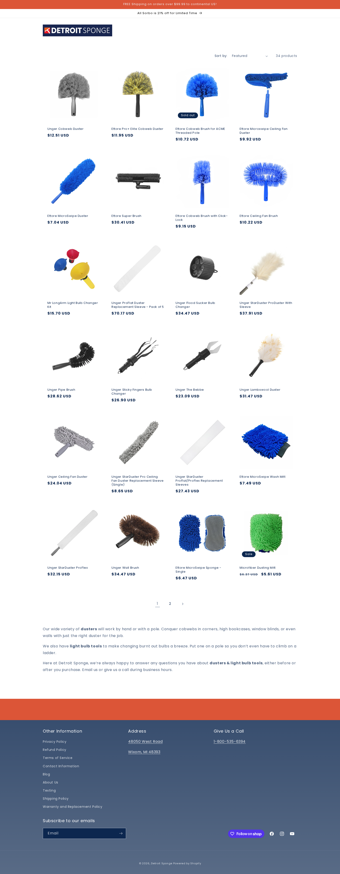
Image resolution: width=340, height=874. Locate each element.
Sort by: (221, 55)
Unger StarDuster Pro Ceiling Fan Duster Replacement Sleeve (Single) (137, 481)
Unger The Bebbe (190, 390)
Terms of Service (58, 757)
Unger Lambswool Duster (260, 390)
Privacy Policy (54, 741)
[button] (146, 30)
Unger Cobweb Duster (65, 129)
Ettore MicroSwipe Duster (67, 216)
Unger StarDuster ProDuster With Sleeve (266, 305)
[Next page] (182, 604)
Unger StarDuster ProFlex (67, 568)
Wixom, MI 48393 (144, 752)
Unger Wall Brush (125, 568)
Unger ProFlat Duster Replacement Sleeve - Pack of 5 (137, 305)
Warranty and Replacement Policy (72, 806)
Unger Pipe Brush (61, 390)
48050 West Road (145, 741)
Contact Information (61, 766)
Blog (46, 774)
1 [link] (157, 603)
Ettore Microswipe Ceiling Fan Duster (263, 131)
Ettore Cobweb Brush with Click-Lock (202, 218)
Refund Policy (54, 749)
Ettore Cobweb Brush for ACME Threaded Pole (200, 131)
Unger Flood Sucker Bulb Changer (195, 305)
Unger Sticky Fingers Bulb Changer (131, 392)
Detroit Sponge (161, 863)
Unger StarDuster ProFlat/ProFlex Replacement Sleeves (199, 481)
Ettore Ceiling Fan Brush (259, 216)
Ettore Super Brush (126, 216)
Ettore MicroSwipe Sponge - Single (198, 570)
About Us (50, 782)
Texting (49, 790)
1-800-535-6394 (230, 741)
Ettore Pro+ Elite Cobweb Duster (137, 129)
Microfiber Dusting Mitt (258, 568)
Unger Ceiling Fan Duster (67, 477)
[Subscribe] (121, 833)
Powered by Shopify (187, 863)
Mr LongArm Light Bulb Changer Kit (72, 305)
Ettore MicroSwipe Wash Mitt (262, 477)
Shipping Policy (56, 798)
